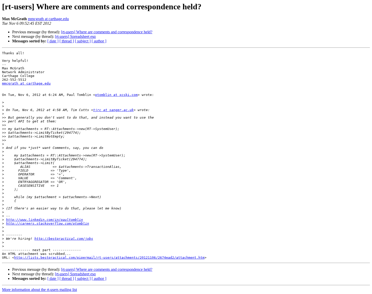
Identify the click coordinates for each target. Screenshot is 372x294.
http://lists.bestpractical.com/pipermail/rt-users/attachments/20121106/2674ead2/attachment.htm (109, 257)
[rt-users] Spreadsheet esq (75, 36)
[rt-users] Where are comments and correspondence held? (106, 32)
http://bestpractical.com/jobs (63, 238)
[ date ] (52, 41)
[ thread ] (66, 41)
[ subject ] (83, 41)
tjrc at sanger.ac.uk (113, 110)
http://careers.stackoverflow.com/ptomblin (47, 223)
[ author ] (99, 41)
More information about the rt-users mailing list (39, 289)
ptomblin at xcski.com (116, 95)
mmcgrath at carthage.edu (48, 19)
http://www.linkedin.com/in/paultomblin (44, 220)
